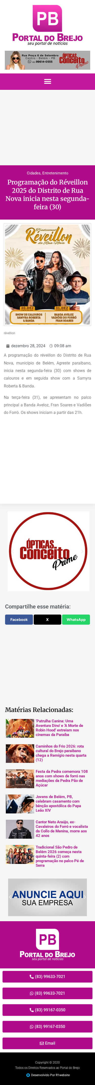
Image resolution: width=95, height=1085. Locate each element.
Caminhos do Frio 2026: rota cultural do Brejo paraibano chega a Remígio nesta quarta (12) (61, 753)
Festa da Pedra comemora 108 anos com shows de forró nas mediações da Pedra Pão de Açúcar (62, 778)
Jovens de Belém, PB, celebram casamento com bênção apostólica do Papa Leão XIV (58, 804)
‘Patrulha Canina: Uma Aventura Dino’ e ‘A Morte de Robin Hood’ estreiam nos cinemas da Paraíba (59, 728)
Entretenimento (55, 173)
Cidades (34, 173)
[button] (47, 81)
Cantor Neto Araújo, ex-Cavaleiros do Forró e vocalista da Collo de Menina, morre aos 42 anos (62, 829)
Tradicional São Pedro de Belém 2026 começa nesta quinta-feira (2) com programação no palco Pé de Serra (60, 856)
